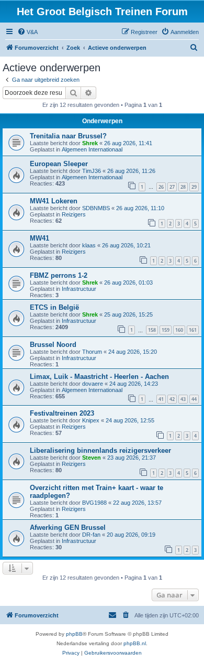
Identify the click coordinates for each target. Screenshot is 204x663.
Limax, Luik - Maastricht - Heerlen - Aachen (99, 377)
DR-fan (91, 534)
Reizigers (74, 214)
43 (183, 399)
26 (161, 186)
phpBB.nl (134, 643)
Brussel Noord (53, 345)
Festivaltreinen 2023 (62, 413)
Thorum (92, 352)
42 (172, 399)
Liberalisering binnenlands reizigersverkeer (100, 450)
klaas (89, 245)
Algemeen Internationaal (92, 149)
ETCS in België (54, 307)
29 (194, 186)
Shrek (90, 143)
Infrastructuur (79, 289)
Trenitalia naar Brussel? (68, 136)
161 (193, 330)
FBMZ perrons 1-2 (58, 275)
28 (183, 186)
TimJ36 (91, 171)
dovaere (92, 384)
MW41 (39, 238)
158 (152, 330)
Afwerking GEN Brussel (68, 527)
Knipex (90, 420)
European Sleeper (59, 164)
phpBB (74, 634)
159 (165, 330)
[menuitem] (27, 32)
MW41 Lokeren (53, 201)
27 (172, 186)
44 (194, 399)
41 (161, 399)
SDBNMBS (96, 208)
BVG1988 (94, 502)
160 (179, 330)
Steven (91, 457)
